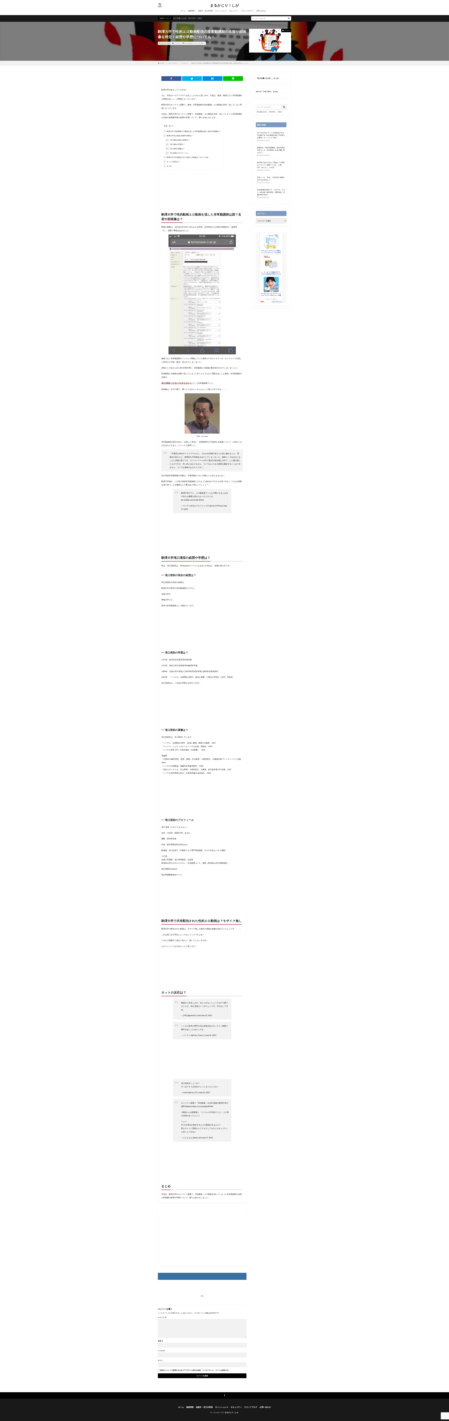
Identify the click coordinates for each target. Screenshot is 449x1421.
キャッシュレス (221, 11)
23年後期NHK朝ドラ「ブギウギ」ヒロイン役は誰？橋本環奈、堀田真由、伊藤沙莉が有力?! (271, 192)
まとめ (168, 166)
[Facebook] (171, 78)
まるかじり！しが (224, 5)
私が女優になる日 (179, 18)
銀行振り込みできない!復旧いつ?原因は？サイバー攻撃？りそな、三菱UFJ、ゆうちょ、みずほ (270, 164)
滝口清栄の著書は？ (175, 149)
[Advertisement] (202, 188)
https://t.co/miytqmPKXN (202, 1106)
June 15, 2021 (206, 1015)
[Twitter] (192, 78)
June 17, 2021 (207, 1137)
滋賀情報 (191, 11)
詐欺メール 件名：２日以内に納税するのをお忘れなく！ (271, 178)
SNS (185, 43)
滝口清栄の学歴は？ (175, 144)
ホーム (183, 11)
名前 (160, 1341)
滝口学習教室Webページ (171, 875)
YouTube (190, 43)
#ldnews (188, 1106)
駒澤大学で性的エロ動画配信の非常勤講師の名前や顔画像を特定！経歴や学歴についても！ (220, 63)
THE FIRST (192, 18)
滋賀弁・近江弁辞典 (205, 11)
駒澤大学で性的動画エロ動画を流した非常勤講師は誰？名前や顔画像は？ (192, 131)
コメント (162, 1317)
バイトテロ (196, 43)
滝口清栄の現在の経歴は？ (178, 140)
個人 (202, 43)
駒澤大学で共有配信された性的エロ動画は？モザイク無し (186, 157)
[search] (288, 18)
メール (161, 1350)
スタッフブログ (247, 11)
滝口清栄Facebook (169, 869)
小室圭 (199, 18)
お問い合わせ (261, 11)
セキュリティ (234, 11)
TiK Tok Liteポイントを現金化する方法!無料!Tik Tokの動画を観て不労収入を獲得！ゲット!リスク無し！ (271, 135)
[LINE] (233, 78)
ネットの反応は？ (172, 162)
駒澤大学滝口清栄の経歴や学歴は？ (178, 136)
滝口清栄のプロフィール (177, 153)
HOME (162, 63)
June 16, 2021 (210, 1035)
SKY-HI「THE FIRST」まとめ (267, 91)
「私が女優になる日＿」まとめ (267, 78)
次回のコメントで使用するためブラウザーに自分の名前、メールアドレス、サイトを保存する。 (195, 1370)
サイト (160, 1360)
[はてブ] (213, 78)
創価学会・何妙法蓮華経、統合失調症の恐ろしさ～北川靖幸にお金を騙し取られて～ (271, 150)
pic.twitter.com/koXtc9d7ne (192, 500)
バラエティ (177, 43)
